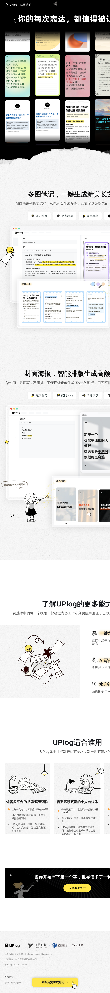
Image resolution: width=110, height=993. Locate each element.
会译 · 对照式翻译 (13, 982)
